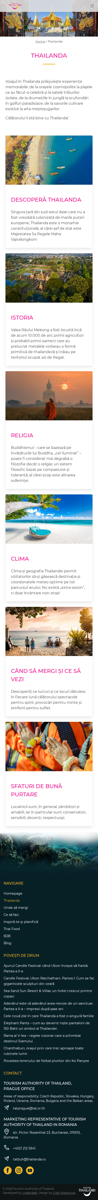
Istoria (22, 317)
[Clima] (49, 519)
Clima (20, 558)
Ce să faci (11, 915)
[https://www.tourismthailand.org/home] (87, 1191)
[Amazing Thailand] (15, 6)
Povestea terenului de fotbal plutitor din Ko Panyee (46, 1061)
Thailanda (12, 901)
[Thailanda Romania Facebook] (8, 1170)
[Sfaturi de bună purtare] (49, 746)
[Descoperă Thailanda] (49, 160)
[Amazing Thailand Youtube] (30, 1170)
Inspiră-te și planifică (21, 922)
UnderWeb (29, 1193)
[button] (92, 6)
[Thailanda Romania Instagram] (19, 1170)
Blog (7, 943)
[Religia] (49, 396)
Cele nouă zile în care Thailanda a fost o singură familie (49, 1016)
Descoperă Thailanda (46, 199)
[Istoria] (49, 278)
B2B (7, 936)
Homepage (13, 893)
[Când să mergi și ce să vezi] (49, 631)
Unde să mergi (16, 908)
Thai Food (12, 929)
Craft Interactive (64, 1193)
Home (40, 41)
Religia (22, 435)
